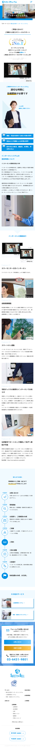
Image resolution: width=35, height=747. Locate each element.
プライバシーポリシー (17, 722)
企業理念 (15, 707)
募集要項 (16, 733)
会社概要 (15, 709)
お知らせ (7, 700)
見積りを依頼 (17, 648)
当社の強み (27, 690)
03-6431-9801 (17, 659)
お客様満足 (27, 695)
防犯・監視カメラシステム (13, 697)
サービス (7, 690)
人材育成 (27, 700)
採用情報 (17, 728)
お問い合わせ (17, 642)
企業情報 (14, 704)
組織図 (14, 716)
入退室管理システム (11, 694)
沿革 (14, 711)
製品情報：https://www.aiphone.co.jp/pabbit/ (13, 460)
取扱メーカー (16, 713)
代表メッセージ (17, 718)
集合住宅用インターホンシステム (14, 692)
